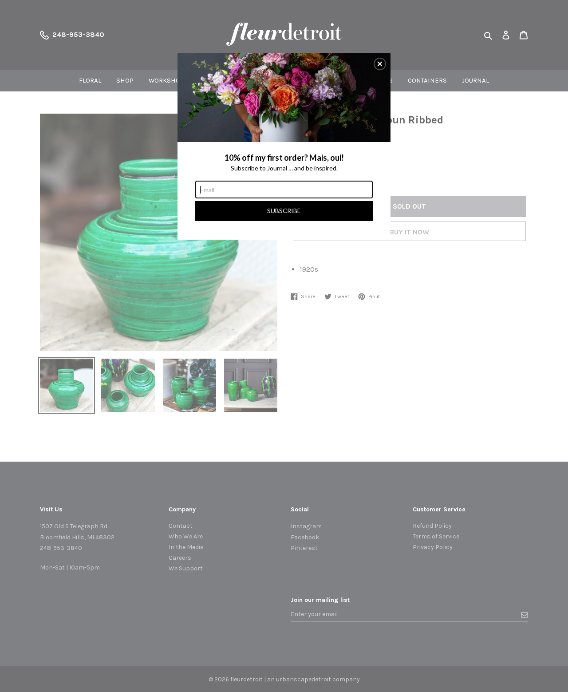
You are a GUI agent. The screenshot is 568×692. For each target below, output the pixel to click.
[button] (380, 64)
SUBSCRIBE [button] (284, 210)
